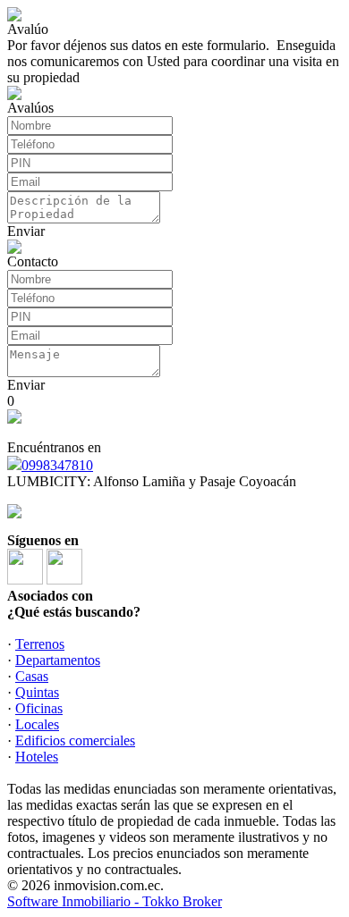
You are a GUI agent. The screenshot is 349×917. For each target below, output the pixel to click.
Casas (31, 676)
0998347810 (57, 465)
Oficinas (39, 708)
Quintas (37, 692)
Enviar (26, 231)
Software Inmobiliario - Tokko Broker (114, 901)
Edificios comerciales (75, 740)
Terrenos (39, 644)
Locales (37, 724)
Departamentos (57, 660)
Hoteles (36, 756)
